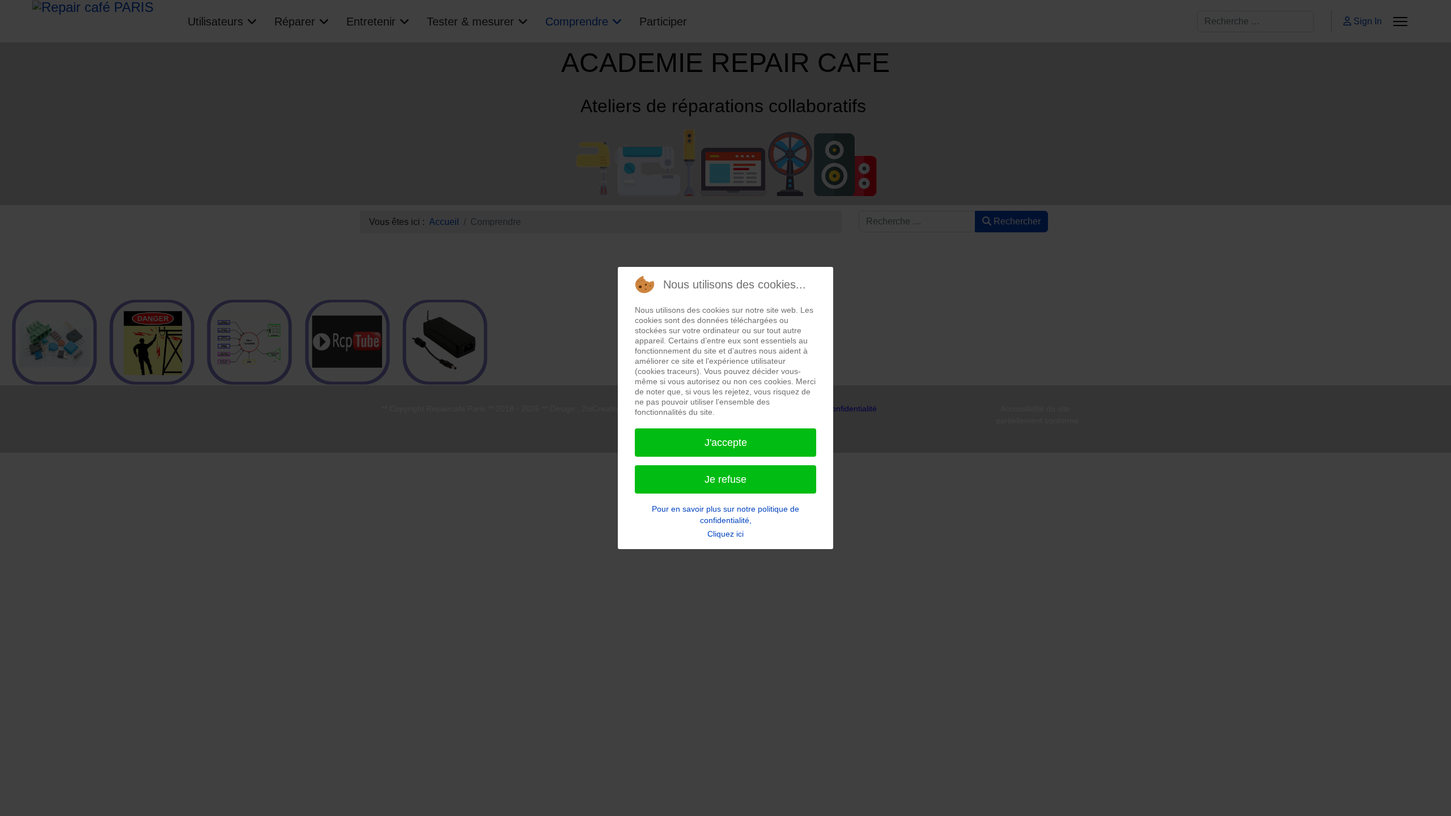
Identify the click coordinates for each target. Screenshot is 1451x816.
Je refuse (725, 479)
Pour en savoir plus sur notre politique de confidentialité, (725, 514)
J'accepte (726, 442)
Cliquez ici (725, 533)
